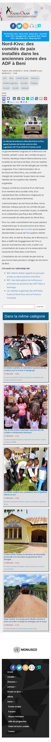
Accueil (10, 672)
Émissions (11, 682)
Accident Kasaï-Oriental (25, 628)
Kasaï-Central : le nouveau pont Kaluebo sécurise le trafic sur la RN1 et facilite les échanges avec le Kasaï (25, 620)
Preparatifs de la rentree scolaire (35, 439)
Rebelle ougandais (10, 83)
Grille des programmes (17, 721)
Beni (11, 78)
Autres (10, 701)
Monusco (35, 78)
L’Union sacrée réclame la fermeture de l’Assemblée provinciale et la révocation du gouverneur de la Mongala (24, 557)
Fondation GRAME (10, 442)
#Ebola (10, 696)
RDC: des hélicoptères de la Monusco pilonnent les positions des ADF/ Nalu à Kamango (26, 284)
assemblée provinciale (36, 566)
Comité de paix (22, 78)
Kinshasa (20, 439)
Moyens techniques (16, 716)
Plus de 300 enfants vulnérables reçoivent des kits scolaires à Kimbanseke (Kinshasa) (24, 431)
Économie (7, 377)
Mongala (21, 566)
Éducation (7, 502)
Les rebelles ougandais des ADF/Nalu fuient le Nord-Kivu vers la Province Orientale (25, 294)
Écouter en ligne (14, 706)
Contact (11, 731)
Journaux (11, 687)
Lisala (26, 566)
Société (15, 88)
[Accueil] (22, 11)
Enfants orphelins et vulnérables (29, 377)
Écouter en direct (14, 692)
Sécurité (6, 88)
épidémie (42, 502)
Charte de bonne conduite (18, 726)
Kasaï (35, 628)
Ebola (6, 504)
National (24, 88)
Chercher (40, 306)
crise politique (9, 569)
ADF (5, 78)
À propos (12, 711)
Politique (34, 83)
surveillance (35, 502)
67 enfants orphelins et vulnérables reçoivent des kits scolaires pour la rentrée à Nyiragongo (25, 369)
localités (28, 229)
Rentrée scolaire (16, 380)
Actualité (24, 83)
